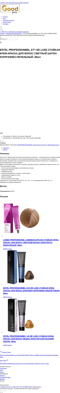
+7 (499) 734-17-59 (5, 32)
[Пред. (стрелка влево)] (0, 392)
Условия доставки (5, 377)
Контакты (6, 24)
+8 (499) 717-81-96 (5, 3)
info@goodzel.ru (36, 387)
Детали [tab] (5, 150)
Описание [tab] (6, 148)
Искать (2, 39)
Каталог (5, 17)
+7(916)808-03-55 (27, 387)
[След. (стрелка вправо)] (2, 392)
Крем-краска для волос (40, 145)
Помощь (2, 375)
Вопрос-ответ (7, 22)
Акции (2, 372)
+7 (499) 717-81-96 (5, 387)
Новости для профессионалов (20, 3)
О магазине (3, 368)
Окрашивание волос (53, 145)
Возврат (2, 379)
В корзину (3, 143)
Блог (4, 18)
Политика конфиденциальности (48, 388)
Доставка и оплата (8, 20)
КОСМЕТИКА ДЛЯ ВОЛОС (25, 145)
